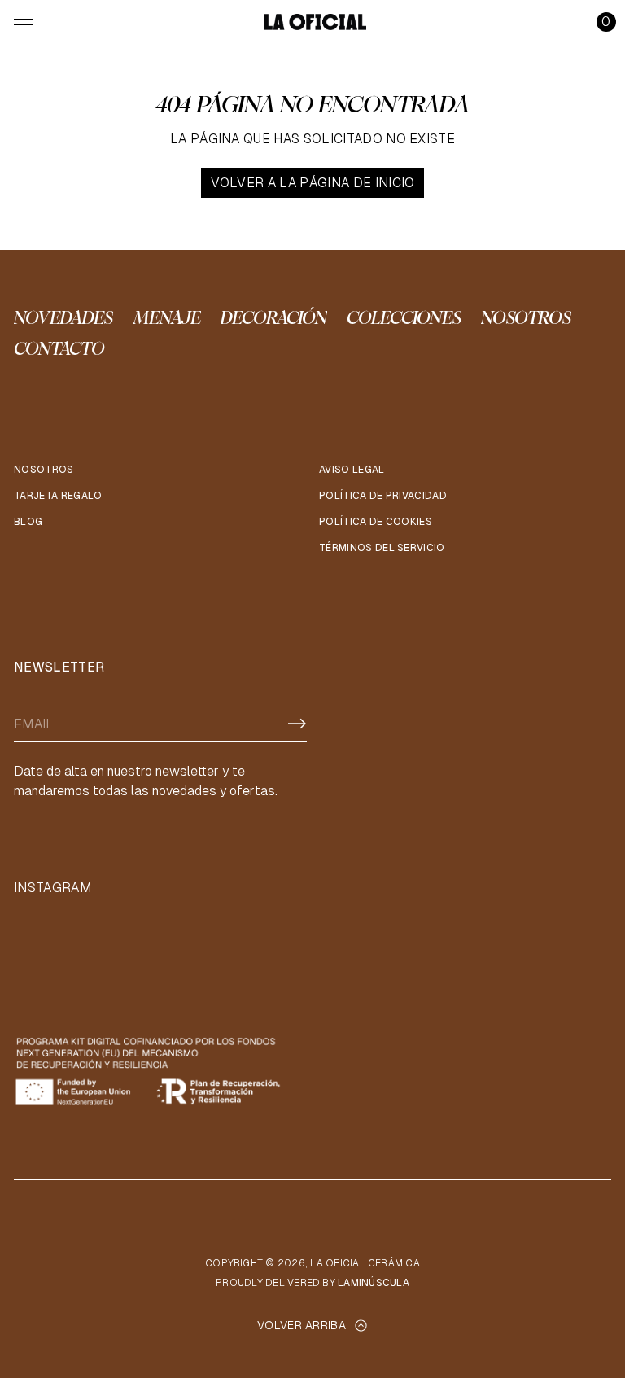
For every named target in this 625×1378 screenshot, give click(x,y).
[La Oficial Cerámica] (315, 22)
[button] (606, 22)
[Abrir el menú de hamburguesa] (23, 22)
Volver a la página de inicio (313, 182)
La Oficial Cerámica (365, 1263)
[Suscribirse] (297, 723)
